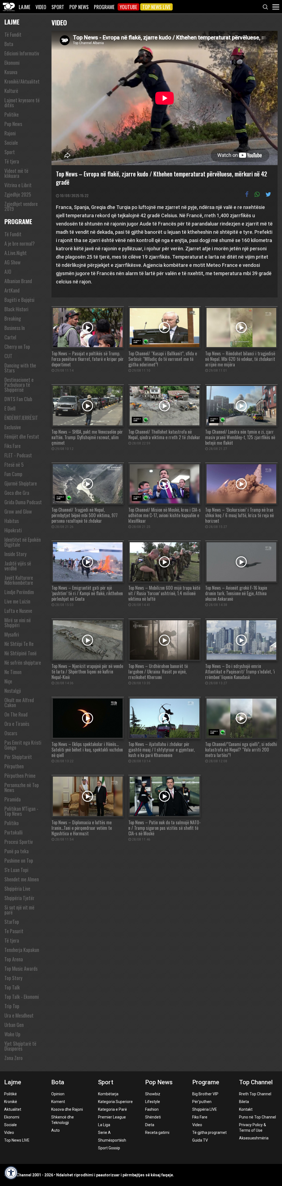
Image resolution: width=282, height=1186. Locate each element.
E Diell (9, 408)
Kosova (10, 72)
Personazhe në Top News (21, 787)
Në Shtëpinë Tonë (20, 653)
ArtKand (12, 290)
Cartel (10, 337)
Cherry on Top (17, 346)
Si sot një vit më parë (19, 910)
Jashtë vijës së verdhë (17, 566)
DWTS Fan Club (18, 399)
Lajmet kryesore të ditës (22, 102)
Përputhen (14, 766)
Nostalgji (12, 690)
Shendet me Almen (21, 879)
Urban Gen (14, 1024)
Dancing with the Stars (20, 368)
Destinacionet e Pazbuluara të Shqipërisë (19, 384)
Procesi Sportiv (18, 841)
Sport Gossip (109, 1148)
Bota (8, 43)
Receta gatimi (157, 1132)
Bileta (244, 1101)
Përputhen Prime (20, 775)
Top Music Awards (20, 968)
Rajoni (10, 133)
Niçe (8, 681)
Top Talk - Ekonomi (21, 996)
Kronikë (10, 1101)
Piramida (12, 799)
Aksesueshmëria (254, 1138)
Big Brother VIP (205, 1094)
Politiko (11, 823)
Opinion (57, 1094)
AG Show (12, 262)
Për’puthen (202, 1101)
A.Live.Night (15, 252)
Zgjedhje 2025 (17, 194)
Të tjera (11, 161)
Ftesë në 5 (14, 464)
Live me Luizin (17, 601)
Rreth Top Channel (255, 1094)
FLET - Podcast (18, 455)
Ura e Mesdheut (19, 1015)
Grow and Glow (18, 511)
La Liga (104, 1125)
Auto (55, 1130)
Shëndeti (153, 1117)
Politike (11, 114)
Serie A (104, 1132)
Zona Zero (13, 1057)
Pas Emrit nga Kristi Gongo (22, 745)
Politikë (10, 1094)
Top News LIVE (156, 6)
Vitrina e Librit (18, 185)
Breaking (12, 318)
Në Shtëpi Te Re (19, 643)
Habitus (11, 520)
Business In (14, 327)
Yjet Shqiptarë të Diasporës (20, 1046)
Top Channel (256, 1082)
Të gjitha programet (209, 1132)
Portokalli (13, 832)
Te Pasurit (13, 931)
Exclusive (12, 427)
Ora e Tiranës (16, 723)
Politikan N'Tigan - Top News (21, 811)
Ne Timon (12, 671)
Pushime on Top (18, 860)
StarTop (11, 921)
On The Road (16, 714)
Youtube (128, 6)
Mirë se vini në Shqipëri (17, 622)
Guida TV (200, 1140)
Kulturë (11, 90)
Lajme (24, 6)
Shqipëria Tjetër (19, 897)
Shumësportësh (112, 1140)
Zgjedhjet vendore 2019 (21, 206)
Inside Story (15, 553)
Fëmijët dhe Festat (21, 436)
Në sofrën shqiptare (22, 662)
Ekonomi (12, 62)
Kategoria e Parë (112, 1109)
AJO (7, 271)
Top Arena (13, 959)
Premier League (112, 1117)
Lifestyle (152, 1101)
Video (41, 6)
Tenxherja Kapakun (21, 949)
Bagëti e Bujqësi (19, 299)
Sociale (11, 142)
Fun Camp (13, 473)
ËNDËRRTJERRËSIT (21, 417)
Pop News (79, 6)
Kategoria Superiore (115, 1101)
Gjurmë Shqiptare (20, 483)
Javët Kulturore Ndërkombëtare (18, 580)
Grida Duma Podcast (23, 502)
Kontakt (246, 1109)
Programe (104, 6)
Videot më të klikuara (16, 173)
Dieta (149, 1125)
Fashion (152, 1109)
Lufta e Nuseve (18, 610)
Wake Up (12, 1034)
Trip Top (11, 1006)
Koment (58, 1101)
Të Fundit (12, 34)
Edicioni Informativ (21, 53)
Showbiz (152, 1094)
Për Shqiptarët (18, 756)
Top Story (13, 977)
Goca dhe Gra (16, 492)
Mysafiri (11, 634)
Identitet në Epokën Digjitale (22, 542)
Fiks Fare (12, 445)
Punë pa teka (16, 851)
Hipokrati (13, 530)
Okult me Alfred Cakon (19, 702)
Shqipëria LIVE (204, 1109)
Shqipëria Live (17, 888)
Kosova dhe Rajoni (67, 1109)
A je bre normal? (19, 243)
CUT (8, 355)
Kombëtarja (108, 1094)
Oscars (10, 733)
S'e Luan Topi (16, 869)
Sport (57, 6)
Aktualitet (12, 1109)
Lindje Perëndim (19, 591)
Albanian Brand (18, 281)
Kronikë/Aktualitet (22, 81)
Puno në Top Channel (257, 1117)
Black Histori (16, 309)
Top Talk (12, 987)
